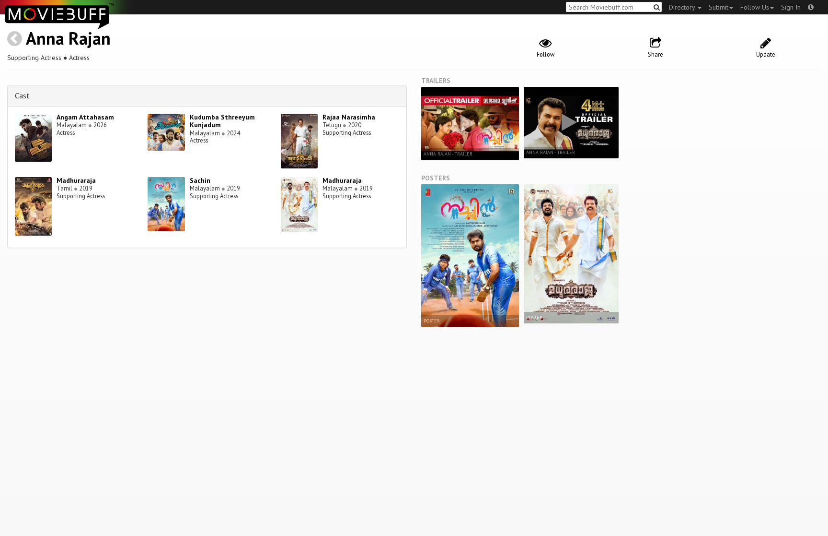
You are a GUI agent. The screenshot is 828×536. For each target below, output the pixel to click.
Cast (22, 95)
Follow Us (754, 7)
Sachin (200, 180)
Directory (683, 7)
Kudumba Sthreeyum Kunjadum (222, 121)
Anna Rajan (68, 38)
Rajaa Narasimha (348, 117)
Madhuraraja (76, 180)
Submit (718, 7)
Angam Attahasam (85, 117)
